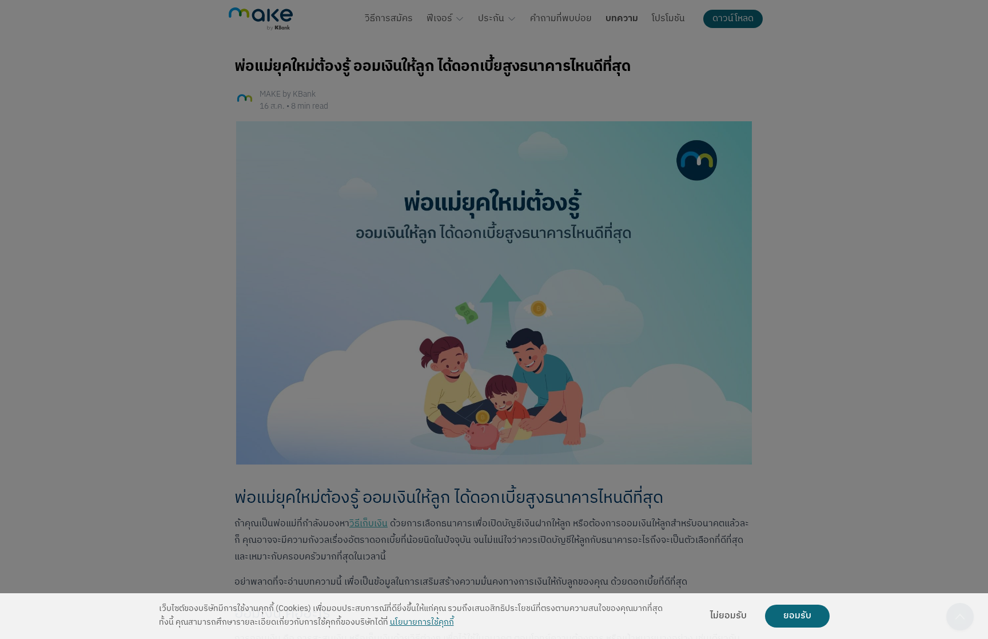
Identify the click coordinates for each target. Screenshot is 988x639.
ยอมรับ (797, 616)
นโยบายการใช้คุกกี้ (422, 622)
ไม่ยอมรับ (728, 616)
